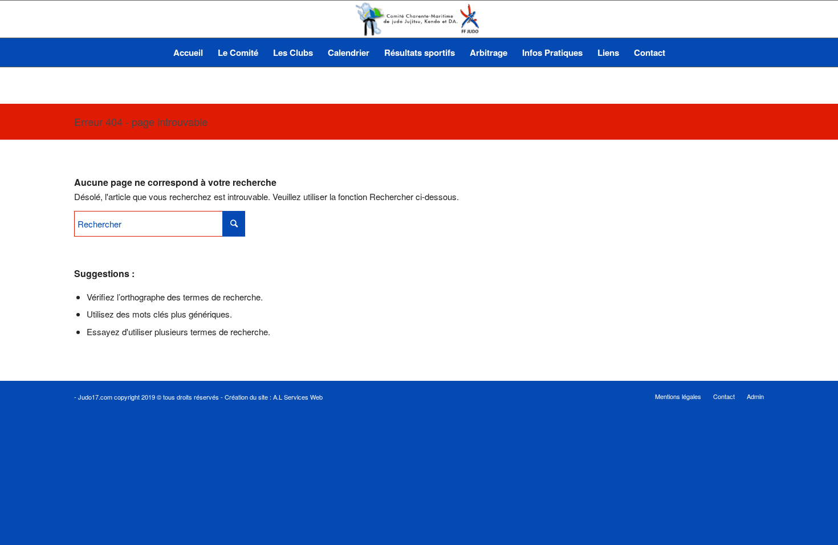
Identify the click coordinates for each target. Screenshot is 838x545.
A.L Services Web (298, 396)
